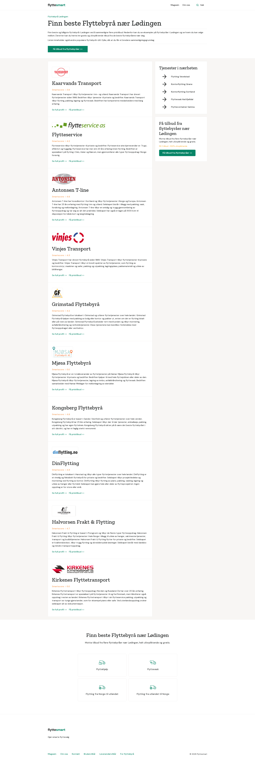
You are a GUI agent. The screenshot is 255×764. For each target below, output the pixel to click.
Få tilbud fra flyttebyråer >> (67, 49)
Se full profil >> (59, 109)
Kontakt (76, 754)
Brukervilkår (89, 754)
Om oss (186, 5)
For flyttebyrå (127, 754)
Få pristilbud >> (76, 109)
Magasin (175, 5)
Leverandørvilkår (107, 754)
